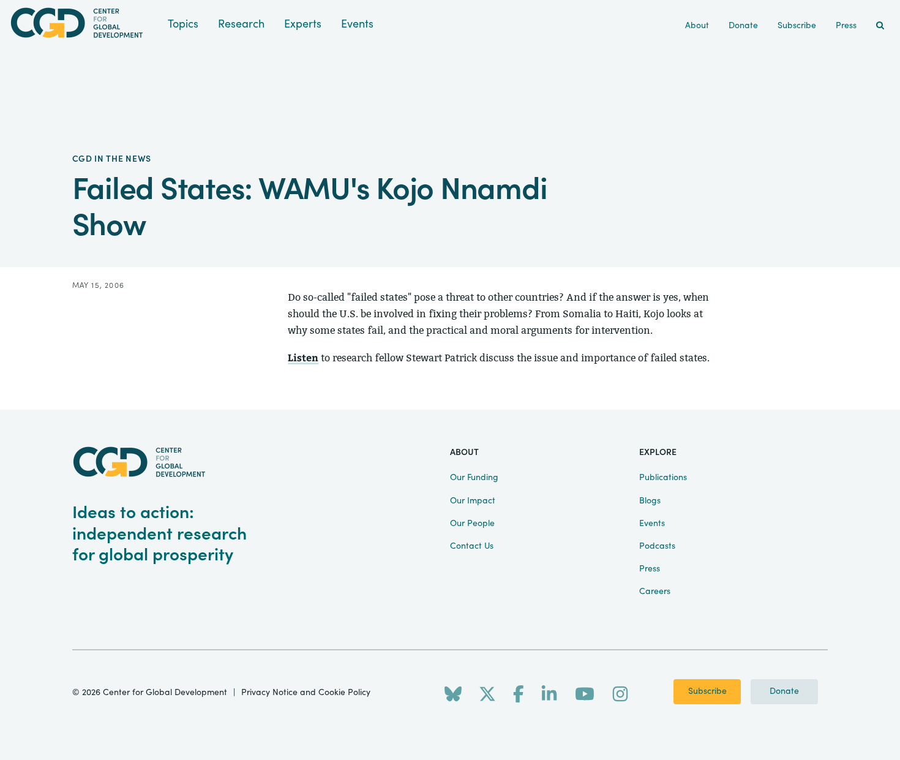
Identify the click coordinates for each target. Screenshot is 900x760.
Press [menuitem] (846, 26)
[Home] (84, 23)
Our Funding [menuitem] (474, 478)
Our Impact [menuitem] (472, 501)
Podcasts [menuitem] (657, 546)
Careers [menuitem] (654, 591)
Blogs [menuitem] (650, 501)
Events (357, 24)
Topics (183, 24)
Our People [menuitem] (472, 524)
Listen (303, 357)
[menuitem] (880, 26)
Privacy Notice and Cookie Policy (305, 693)
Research (241, 24)
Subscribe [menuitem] (797, 26)
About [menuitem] (697, 26)
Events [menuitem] (652, 524)
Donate (784, 691)
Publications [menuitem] (663, 478)
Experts (302, 24)
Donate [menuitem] (743, 26)
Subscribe (707, 691)
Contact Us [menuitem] (471, 546)
